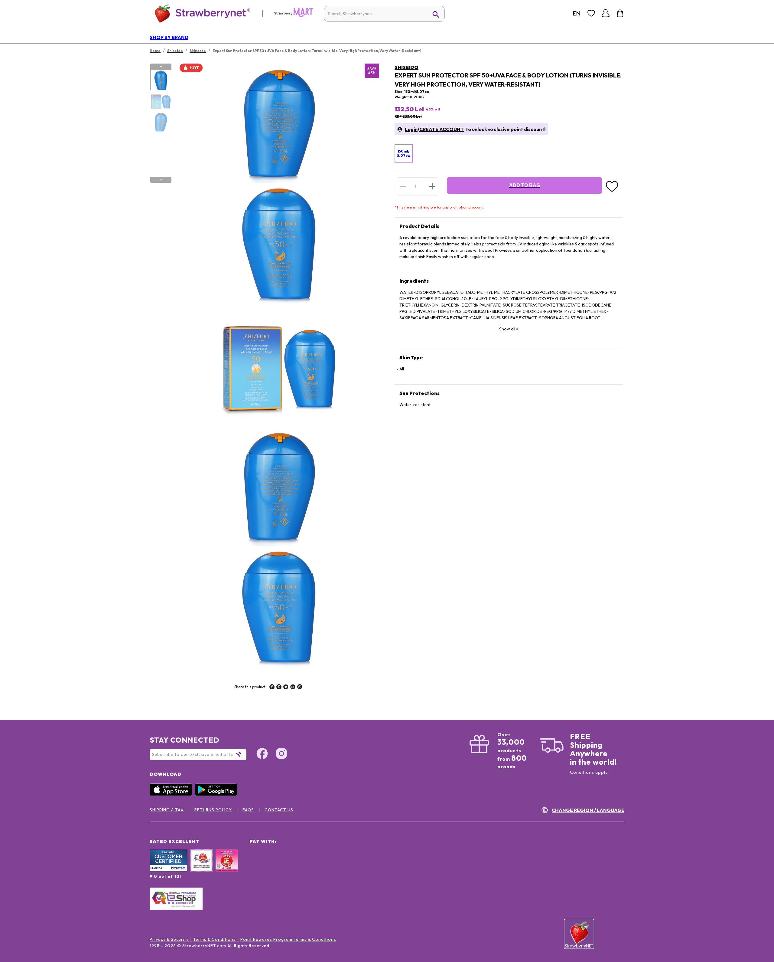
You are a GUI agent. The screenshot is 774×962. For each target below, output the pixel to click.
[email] (292, 687)
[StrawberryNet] (200, 13)
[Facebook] (262, 754)
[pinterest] (278, 687)
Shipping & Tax (167, 810)
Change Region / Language (588, 810)
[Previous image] (160, 67)
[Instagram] (281, 754)
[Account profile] (605, 13)
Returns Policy (213, 810)
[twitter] (285, 687)
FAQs (248, 810)
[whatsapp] (299, 687)
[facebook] (272, 687)
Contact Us (279, 810)
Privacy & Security (169, 939)
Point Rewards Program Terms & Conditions (288, 939)
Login (411, 129)
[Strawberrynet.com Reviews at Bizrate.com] (168, 870)
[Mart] (293, 16)
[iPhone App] (172, 794)
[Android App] (217, 794)
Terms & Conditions (214, 939)
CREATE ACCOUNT (441, 129)
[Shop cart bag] (620, 13)
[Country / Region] (576, 13)
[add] (432, 186)
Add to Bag (524, 185)
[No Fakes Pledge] (227, 867)
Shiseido (406, 67)
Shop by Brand (169, 37)
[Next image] (160, 180)
